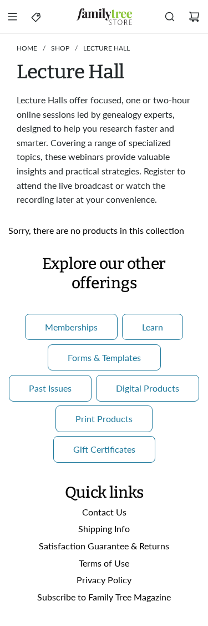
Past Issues (50, 388)
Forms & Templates (104, 357)
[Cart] (194, 16)
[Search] (170, 16)
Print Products (104, 418)
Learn (152, 327)
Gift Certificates (104, 449)
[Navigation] (12, 16)
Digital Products (147, 388)
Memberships (71, 327)
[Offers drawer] (36, 16)
